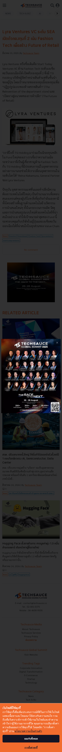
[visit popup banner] (31, 376)
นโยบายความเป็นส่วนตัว (28, 731)
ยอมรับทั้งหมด (31, 738)
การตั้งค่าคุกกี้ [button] (31, 747)
